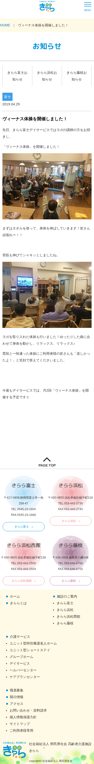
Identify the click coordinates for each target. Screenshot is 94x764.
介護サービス (20, 637)
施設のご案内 (67, 596)
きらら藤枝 (68, 580)
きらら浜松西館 (22, 580)
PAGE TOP (47, 465)
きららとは (18, 603)
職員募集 (16, 690)
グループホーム (21, 657)
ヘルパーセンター (23, 670)
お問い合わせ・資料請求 (28, 710)
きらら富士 (21, 526)
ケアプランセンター (25, 677)
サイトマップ (20, 724)
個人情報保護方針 (23, 717)
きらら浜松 (68, 521)
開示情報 (16, 697)
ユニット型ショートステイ (30, 650)
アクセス (16, 704)
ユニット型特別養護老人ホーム (33, 643)
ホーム (15, 596)
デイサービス (20, 663)
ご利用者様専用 (21, 730)
